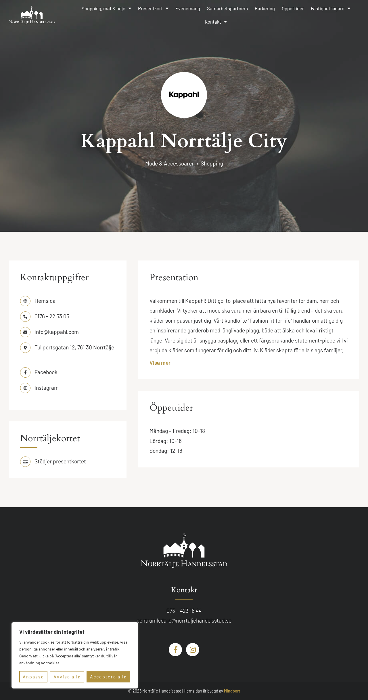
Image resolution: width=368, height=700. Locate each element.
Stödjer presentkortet (60, 461)
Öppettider (293, 8)
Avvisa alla (67, 676)
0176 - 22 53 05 (51, 316)
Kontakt (213, 21)
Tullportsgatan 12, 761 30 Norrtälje (74, 347)
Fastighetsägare (327, 8)
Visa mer (160, 362)
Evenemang (187, 8)
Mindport (232, 690)
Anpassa (33, 676)
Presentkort (150, 8)
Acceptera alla (108, 676)
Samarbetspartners (227, 8)
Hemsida (44, 300)
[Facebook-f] (175, 649)
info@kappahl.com (56, 331)
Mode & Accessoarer (169, 163)
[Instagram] (192, 649)
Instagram (46, 387)
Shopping (212, 163)
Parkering (265, 8)
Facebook (45, 372)
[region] (75, 655)
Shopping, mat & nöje (103, 8)
